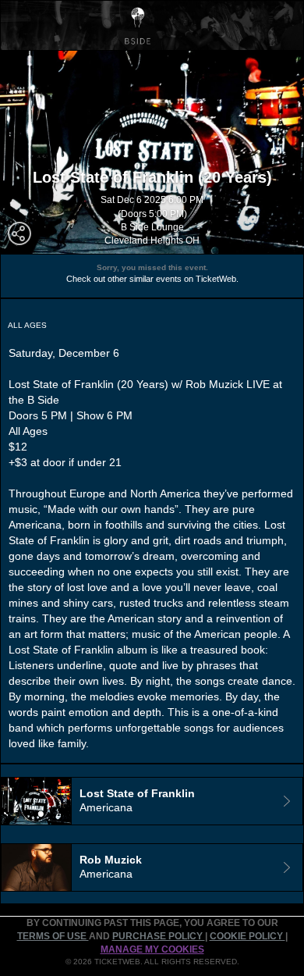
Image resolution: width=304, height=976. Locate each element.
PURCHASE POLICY (158, 936)
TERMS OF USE (53, 936)
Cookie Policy (247, 936)
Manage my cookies (152, 949)
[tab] (152, 801)
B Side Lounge (152, 227)
